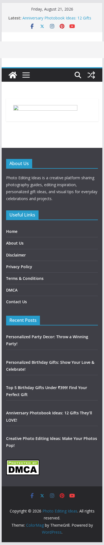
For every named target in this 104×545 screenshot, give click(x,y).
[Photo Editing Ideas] (12, 75)
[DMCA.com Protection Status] (22, 463)
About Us (15, 243)
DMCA (11, 290)
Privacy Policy (19, 266)
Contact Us (16, 301)
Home (11, 231)
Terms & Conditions (25, 278)
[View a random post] (91, 75)
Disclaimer (16, 255)
